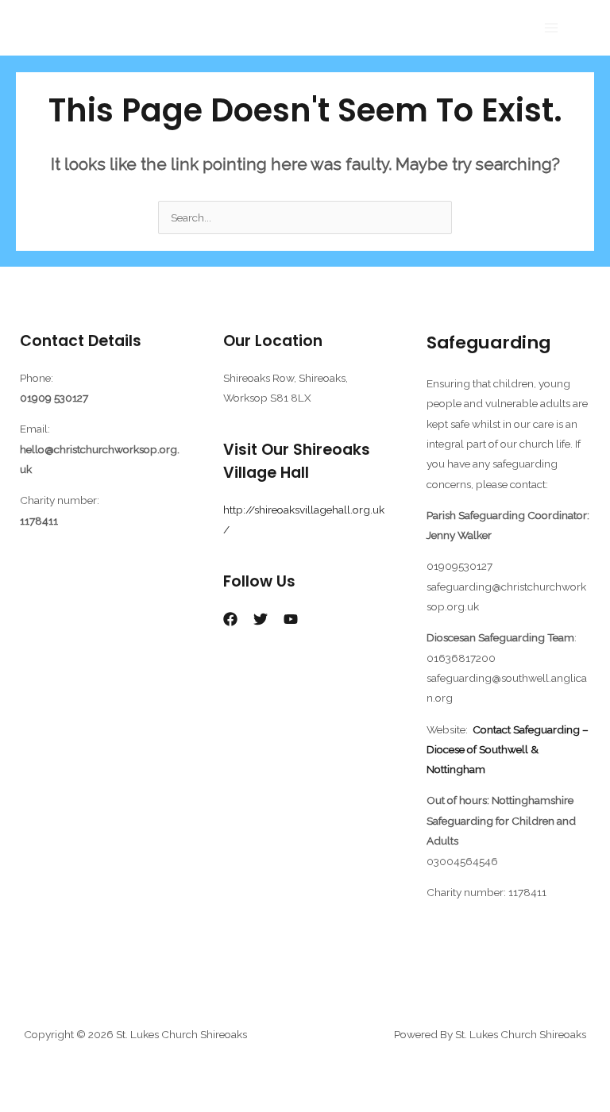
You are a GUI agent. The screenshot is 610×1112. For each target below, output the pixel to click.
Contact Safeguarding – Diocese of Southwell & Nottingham (508, 749)
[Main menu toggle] (551, 28)
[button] (588, 28)
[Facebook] (230, 619)
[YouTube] (291, 619)
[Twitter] (260, 619)
